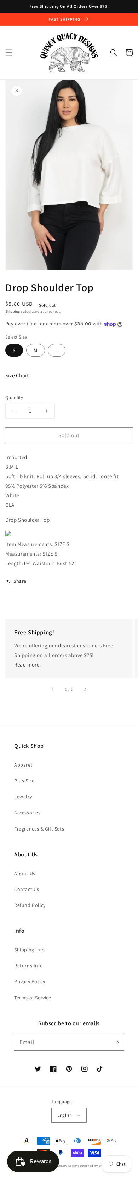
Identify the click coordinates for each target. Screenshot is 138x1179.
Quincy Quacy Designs (62, 1165)
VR (101, 1165)
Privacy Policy (29, 981)
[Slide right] (85, 689)
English (64, 1115)
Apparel (23, 765)
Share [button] (20, 581)
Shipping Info (29, 949)
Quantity (14, 397)
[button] (9, 52)
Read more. (27, 664)
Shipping (12, 311)
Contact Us (26, 889)
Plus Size (24, 781)
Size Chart (17, 375)
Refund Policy (30, 905)
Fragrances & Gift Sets (39, 829)
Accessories (27, 812)
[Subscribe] (116, 1042)
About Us (24, 873)
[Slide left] (53, 689)
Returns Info (28, 965)
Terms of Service (32, 998)
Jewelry (23, 796)
